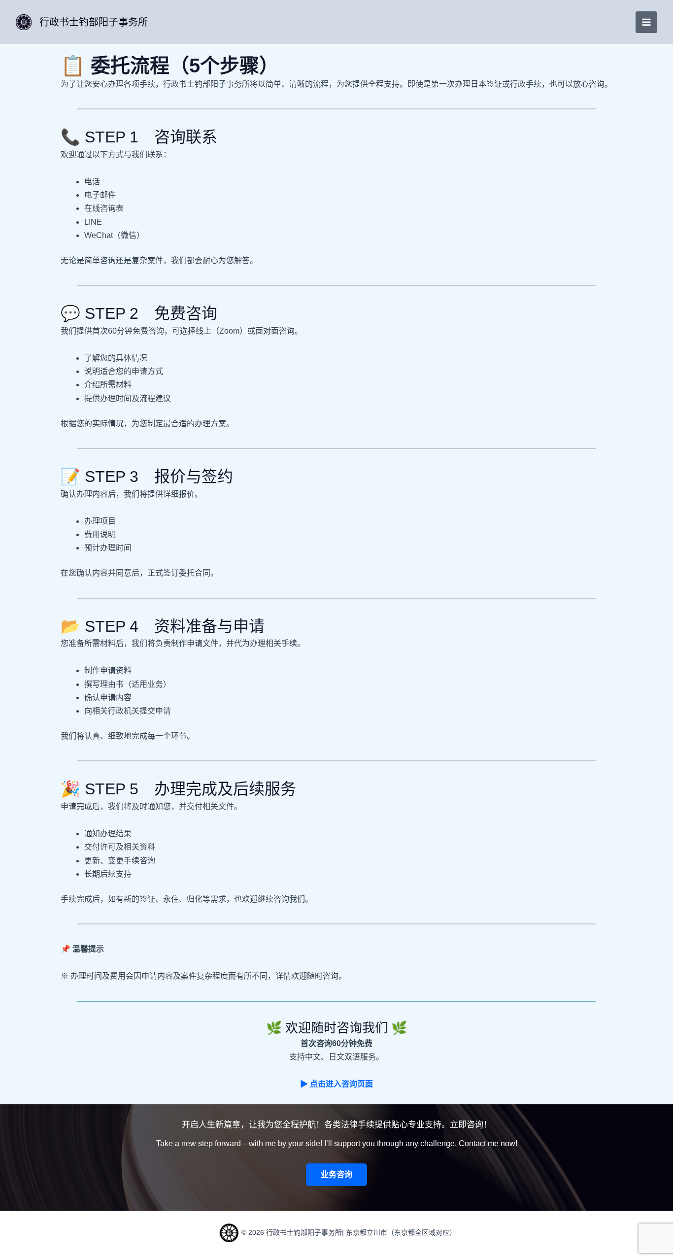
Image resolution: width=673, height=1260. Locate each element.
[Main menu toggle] (646, 22)
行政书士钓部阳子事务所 (93, 22)
